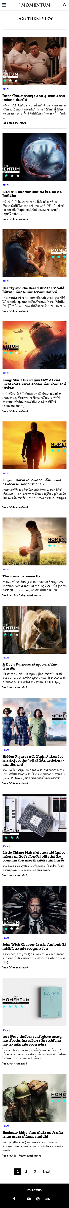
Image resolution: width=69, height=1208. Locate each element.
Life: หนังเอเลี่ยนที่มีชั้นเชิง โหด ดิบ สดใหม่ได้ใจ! (32, 194)
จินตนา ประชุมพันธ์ (17, 687)
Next (48, 1171)
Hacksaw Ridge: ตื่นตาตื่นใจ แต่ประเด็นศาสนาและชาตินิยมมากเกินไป (33, 1135)
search (64, 4)
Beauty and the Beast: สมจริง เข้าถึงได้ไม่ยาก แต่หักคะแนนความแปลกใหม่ (34, 290)
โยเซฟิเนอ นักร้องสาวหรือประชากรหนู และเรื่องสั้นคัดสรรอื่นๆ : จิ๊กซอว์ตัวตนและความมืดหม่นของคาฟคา (32, 1040)
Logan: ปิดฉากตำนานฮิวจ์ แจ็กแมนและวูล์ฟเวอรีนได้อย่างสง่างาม (33, 482)
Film (6, 89)
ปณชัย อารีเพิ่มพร (16, 123)
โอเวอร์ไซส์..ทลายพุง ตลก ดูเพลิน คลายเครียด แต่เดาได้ (34, 98)
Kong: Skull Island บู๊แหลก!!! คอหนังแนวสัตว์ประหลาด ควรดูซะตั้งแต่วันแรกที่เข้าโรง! (34, 384)
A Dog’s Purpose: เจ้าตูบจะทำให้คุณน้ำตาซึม (31, 666)
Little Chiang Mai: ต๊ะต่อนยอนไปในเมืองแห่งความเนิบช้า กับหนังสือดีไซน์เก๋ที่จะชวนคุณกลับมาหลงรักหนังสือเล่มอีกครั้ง (34, 856)
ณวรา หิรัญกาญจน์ (17, 1064)
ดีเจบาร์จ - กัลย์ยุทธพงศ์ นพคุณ (24, 595)
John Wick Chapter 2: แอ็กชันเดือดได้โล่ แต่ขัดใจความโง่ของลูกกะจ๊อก (34, 946)
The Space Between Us (21, 576)
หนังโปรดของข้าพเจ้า (18, 219)
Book (7, 845)
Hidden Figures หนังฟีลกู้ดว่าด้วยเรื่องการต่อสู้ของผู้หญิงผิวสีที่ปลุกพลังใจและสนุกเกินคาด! (33, 761)
